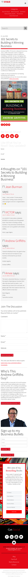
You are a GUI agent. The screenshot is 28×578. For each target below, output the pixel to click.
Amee (9, 273)
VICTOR (10, 212)
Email (3, 342)
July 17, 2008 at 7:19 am (8, 215)
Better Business (15, 11)
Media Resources (14, 562)
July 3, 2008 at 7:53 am (8, 194)
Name (3, 336)
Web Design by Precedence (14, 576)
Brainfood (22, 11)
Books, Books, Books (10, 13)
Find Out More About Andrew (9, 403)
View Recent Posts (6, 455)
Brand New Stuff (14, 16)
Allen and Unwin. (14, 78)
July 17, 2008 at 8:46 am (8, 248)
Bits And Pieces (6, 11)
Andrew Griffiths (15, 241)
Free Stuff (14, 559)
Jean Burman (13, 187)
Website (3, 348)
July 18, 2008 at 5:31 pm (8, 276)
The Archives (20, 13)
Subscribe (4, 449)
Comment (4, 317)
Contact (14, 565)
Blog (14, 556)
